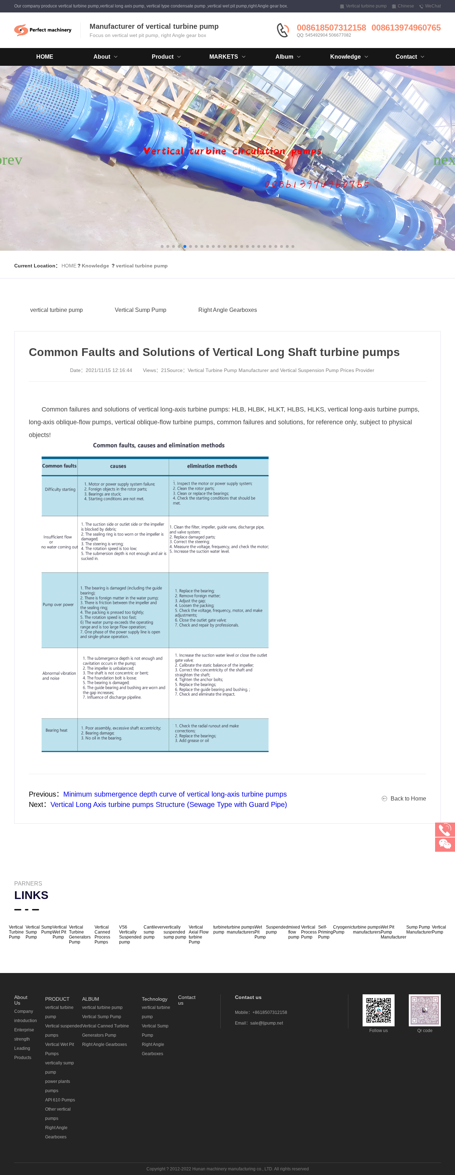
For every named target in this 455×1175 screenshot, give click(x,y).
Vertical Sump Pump (140, 310)
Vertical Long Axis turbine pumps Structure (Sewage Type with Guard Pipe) (168, 804)
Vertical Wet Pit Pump (60, 932)
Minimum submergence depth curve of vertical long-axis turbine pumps (175, 794)
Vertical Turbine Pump (16, 932)
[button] (162, 246)
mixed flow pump (294, 932)
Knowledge (95, 266)
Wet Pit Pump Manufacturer (393, 932)
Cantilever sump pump (154, 932)
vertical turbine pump (142, 266)
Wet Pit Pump (260, 932)
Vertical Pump (439, 930)
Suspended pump (277, 930)
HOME (44, 57)
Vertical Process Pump (309, 932)
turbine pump (220, 930)
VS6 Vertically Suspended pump (130, 935)
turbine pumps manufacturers (241, 930)
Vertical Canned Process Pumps (102, 935)
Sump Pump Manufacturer (419, 930)
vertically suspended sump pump (175, 932)
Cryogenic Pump (343, 930)
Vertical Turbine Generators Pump (80, 935)
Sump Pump (47, 930)
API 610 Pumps (60, 1099)
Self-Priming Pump (325, 932)
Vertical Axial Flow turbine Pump (199, 935)
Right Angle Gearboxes (227, 310)
